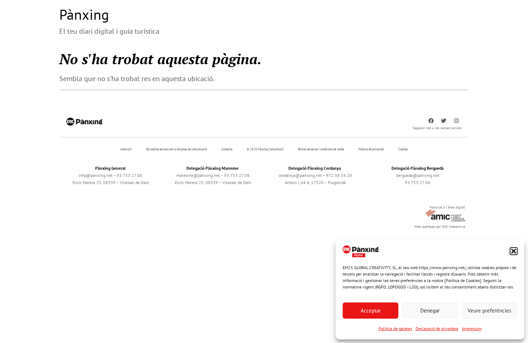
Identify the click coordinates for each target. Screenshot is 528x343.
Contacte (226, 149)
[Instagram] (456, 121)
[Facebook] (431, 121)
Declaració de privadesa (437, 328)
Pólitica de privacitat (371, 149)
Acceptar (371, 310)
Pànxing (84, 14)
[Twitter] (443, 121)
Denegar (430, 310)
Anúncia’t (126, 149)
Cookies (403, 149)
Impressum (472, 328)
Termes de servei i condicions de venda (321, 149)
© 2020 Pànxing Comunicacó (265, 149)
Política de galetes (395, 328)
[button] (513, 251)
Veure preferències (489, 310)
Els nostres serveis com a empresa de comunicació (176, 149)
